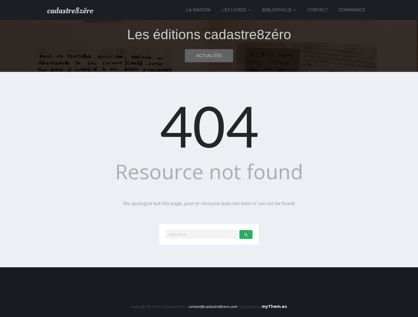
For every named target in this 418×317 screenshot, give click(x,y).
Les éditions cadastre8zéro (209, 34)
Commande (352, 9)
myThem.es (274, 306)
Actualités (209, 55)
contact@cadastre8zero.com (212, 306)
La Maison (198, 9)
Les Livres (234, 9)
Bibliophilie (277, 9)
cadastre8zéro (70, 10)
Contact (317, 9)
